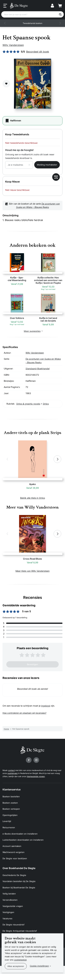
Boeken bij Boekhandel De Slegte (19, 887)
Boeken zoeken (10, 803)
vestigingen (12, 773)
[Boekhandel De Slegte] (19, 5)
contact (11, 770)
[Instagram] (36, 760)
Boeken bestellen (11, 796)
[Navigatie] (5, 6)
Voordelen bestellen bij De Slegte (19, 881)
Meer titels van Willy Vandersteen (32, 571)
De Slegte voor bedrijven (15, 858)
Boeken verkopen (11, 809)
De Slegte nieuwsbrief (13, 924)
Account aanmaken (12, 846)
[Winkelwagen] (60, 5)
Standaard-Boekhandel (38, 368)
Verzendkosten (10, 900)
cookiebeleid (20, 960)
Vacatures (7, 918)
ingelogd (45, 705)
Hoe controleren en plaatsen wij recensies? (24, 713)
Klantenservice (12, 789)
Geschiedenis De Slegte (14, 875)
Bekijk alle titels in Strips (32, 498)
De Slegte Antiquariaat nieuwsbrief (20, 931)
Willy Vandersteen (13, 45)
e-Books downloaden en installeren (20, 833)
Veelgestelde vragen (36, 776)
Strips (46, 403)
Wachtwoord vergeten (13, 852)
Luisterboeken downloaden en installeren (23, 840)
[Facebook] (28, 760)
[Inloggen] (52, 5)
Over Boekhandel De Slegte (19, 868)
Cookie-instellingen (39, 966)
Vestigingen (8, 912)
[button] (5, 23)
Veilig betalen (9, 893)
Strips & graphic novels (28, 403)
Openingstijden (10, 815)
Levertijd (7, 821)
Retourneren (9, 827)
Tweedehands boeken (32, 23)
